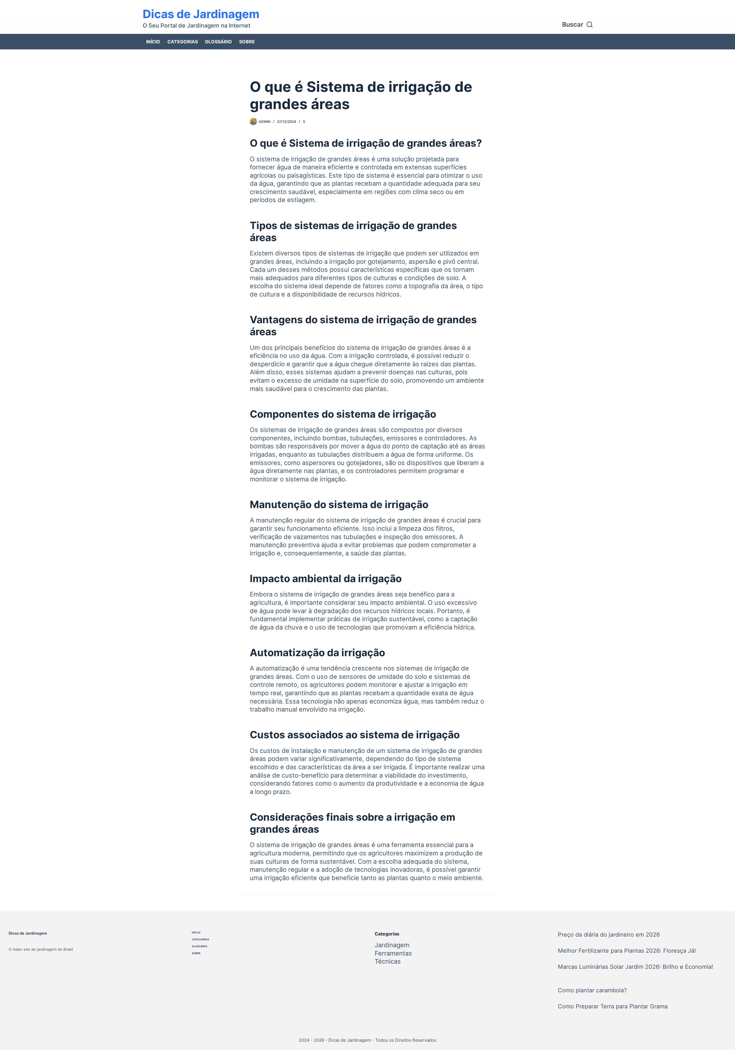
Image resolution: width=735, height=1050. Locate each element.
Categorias (182, 41)
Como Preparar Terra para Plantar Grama (613, 1006)
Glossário (218, 41)
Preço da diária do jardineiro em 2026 (609, 934)
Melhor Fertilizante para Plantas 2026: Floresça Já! (627, 950)
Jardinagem (392, 945)
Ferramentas (393, 953)
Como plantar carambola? (592, 990)
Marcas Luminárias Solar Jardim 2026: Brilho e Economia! (635, 966)
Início (153, 41)
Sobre (247, 41)
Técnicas (388, 961)
